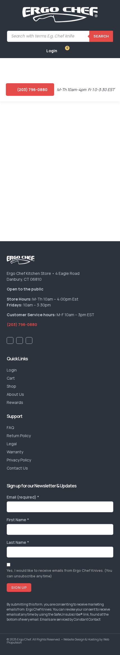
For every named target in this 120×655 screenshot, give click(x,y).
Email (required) (23, 497)
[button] (9, 68)
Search (101, 36)
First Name (18, 519)
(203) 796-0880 (22, 324)
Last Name (18, 542)
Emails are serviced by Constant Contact (70, 619)
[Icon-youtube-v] (19, 340)
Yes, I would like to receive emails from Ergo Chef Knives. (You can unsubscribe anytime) (59, 573)
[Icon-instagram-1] (29, 340)
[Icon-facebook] (10, 340)
